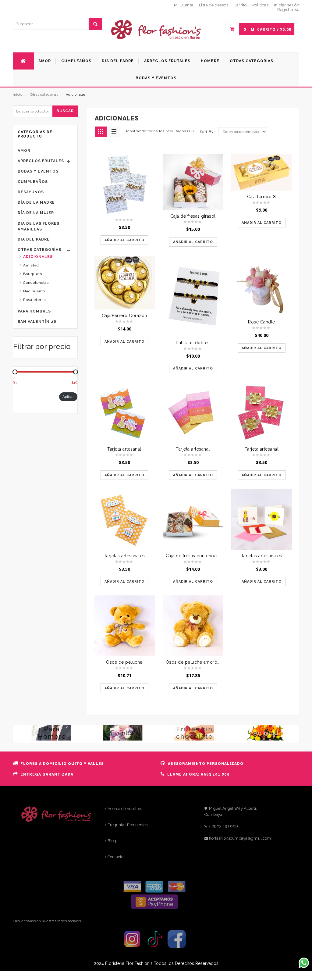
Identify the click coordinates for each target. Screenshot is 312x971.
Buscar (65, 111)
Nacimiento (34, 291)
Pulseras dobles (193, 342)
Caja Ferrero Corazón (124, 315)
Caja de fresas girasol (193, 216)
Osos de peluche (124, 662)
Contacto (115, 857)
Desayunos (31, 192)
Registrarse (288, 9)
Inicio (17, 95)
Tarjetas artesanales (124, 555)
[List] (114, 132)
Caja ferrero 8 (261, 196)
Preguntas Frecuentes (127, 825)
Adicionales (38, 257)
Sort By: (207, 132)
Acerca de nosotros (125, 808)
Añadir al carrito (124, 240)
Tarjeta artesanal (124, 449)
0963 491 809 (224, 826)
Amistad (31, 265)
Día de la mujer (36, 213)
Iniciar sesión (286, 5)
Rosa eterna (34, 300)
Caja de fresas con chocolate (196, 555)
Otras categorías (44, 95)
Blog (112, 840)
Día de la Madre (36, 202)
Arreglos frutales (41, 161)
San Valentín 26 (37, 322)
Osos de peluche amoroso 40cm (201, 662)
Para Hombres (34, 311)
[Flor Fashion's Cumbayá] (155, 37)
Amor (24, 150)
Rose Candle (261, 322)
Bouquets (32, 274)
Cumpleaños (33, 182)
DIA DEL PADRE (34, 239)
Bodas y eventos (38, 171)
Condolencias (36, 282)
